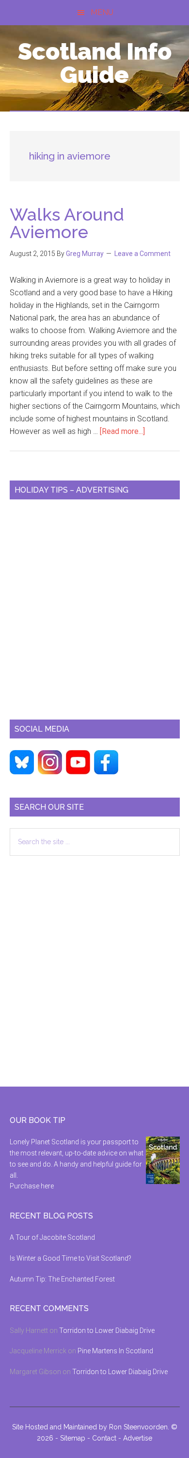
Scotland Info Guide (95, 63)
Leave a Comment (142, 253)
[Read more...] (122, 431)
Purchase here (32, 1186)
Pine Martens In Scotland (115, 1351)
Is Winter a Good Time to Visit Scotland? (70, 1258)
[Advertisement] (94, 605)
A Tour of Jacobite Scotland (52, 1237)
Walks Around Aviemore (67, 223)
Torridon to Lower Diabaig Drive (107, 1330)
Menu (102, 12)
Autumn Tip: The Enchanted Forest (62, 1279)
